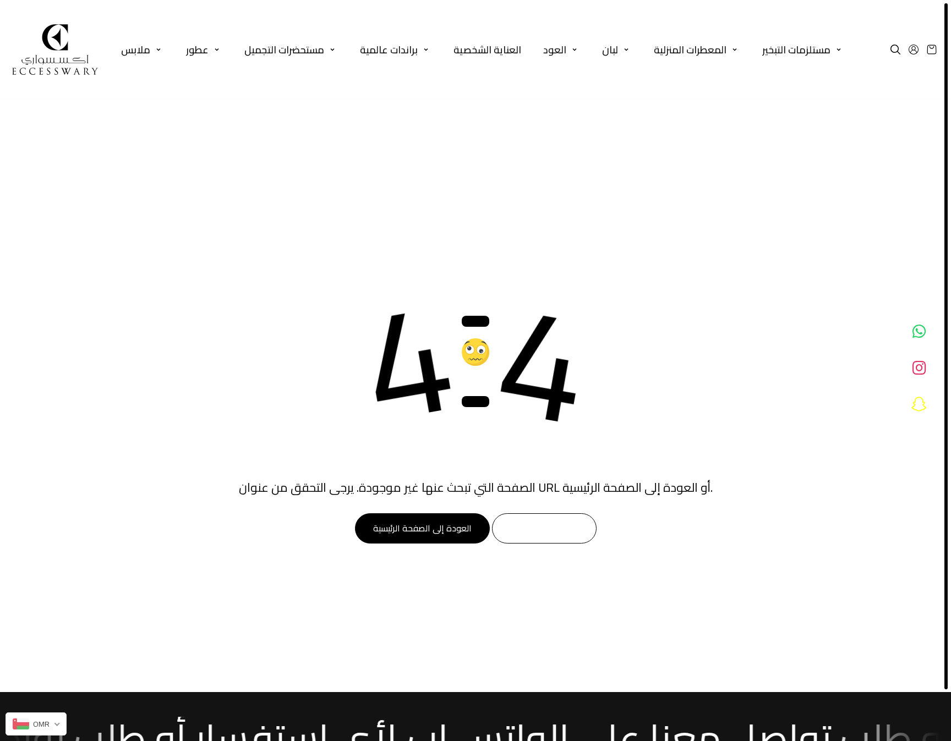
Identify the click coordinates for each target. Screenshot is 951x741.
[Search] (895, 49)
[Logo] (55, 49)
